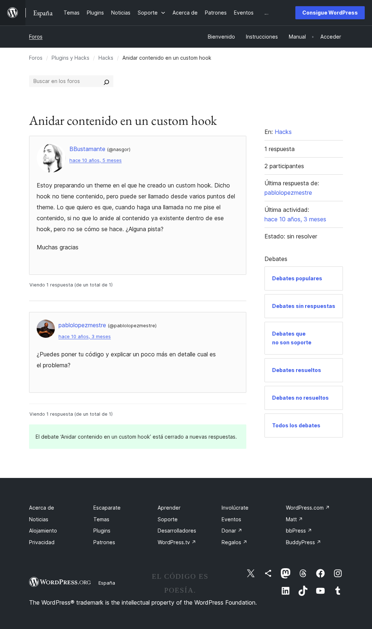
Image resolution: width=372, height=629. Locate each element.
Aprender (169, 508)
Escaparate (107, 508)
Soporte (168, 519)
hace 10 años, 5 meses (95, 160)
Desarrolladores (177, 530)
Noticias (38, 519)
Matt (294, 519)
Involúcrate (235, 508)
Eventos (231, 519)
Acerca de (41, 508)
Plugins (101, 530)
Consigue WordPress (330, 12)
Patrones (104, 542)
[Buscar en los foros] (106, 81)
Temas (101, 519)
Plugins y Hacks (70, 58)
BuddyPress (303, 542)
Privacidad (41, 542)
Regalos (234, 542)
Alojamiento (43, 530)
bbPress (299, 530)
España (106, 583)
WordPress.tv (177, 542)
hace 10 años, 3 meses (84, 336)
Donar (232, 530)
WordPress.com (308, 508)
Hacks (105, 58)
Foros (36, 36)
